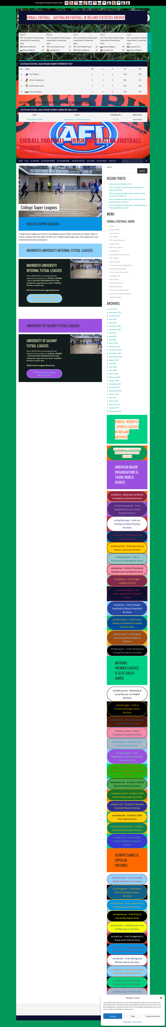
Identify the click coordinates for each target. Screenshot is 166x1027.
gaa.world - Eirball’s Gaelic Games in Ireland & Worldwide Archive (127, 771)
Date (35, 115)
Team (27, 69)
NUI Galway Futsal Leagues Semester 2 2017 (44, 373)
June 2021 (113, 336)
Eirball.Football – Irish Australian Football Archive (80, 144)
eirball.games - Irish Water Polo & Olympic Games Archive (127, 892)
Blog (26, 160)
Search (109, 167)
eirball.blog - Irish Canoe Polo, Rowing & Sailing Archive (127, 905)
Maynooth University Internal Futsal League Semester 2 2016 (44, 298)
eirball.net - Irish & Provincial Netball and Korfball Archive (127, 570)
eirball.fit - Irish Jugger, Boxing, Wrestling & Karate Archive (127, 949)
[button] (161, 998)
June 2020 (113, 367)
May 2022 (112, 323)
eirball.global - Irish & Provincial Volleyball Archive (127, 558)
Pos (21, 69)
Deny (133, 1016)
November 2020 (115, 353)
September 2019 (115, 391)
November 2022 (115, 312)
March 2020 (113, 374)
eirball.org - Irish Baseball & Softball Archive (127, 536)
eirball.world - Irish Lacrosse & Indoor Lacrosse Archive (127, 548)
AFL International (63, 160)
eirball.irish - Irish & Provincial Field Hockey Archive (127, 721)
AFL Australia (102, 160)
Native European (116, 286)
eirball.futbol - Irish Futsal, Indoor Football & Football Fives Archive (127, 623)
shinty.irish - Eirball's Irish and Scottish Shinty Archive (127, 806)
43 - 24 (115, 119)
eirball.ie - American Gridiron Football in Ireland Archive (127, 496)
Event (77, 115)
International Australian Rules (121, 265)
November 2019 (115, 384)
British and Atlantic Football (120, 294)
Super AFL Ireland (78, 160)
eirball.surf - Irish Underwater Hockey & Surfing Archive (127, 971)
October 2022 (114, 316)
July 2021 (112, 333)
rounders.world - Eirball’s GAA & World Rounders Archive (127, 795)
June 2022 (113, 319)
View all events (141, 124)
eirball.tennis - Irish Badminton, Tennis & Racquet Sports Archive (127, 756)
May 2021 (112, 340)
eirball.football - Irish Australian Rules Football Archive (127, 594)
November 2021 (115, 329)
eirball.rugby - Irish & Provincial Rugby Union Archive (127, 709)
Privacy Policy (137, 1022)
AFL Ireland (35, 160)
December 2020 (115, 350)
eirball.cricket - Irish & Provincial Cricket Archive (127, 732)
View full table (142, 97)
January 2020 (114, 380)
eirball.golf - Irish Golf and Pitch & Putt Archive (127, 743)
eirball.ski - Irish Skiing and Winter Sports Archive (127, 960)
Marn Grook (114, 279)
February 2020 (114, 377)
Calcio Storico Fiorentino (119, 272)
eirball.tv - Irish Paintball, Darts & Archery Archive (127, 982)
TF (125, 69)
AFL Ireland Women (48, 160)
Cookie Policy (127, 1022)
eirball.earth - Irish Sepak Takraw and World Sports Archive (127, 638)
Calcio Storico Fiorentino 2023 (120, 184)
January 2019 (114, 408)
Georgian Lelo (115, 276)
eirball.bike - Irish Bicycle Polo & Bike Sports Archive (127, 927)
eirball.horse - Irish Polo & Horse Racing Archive (127, 916)
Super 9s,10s (114, 244)
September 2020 (115, 357)
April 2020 (113, 370)
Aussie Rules (114, 233)
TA (140, 69)
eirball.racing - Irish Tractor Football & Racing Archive (127, 993)
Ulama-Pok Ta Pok (116, 283)
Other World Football (118, 269)
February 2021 (114, 346)
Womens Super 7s (116, 247)
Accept (113, 1016)
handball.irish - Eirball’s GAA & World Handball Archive (127, 784)
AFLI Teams (90, 160)
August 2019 (114, 394)
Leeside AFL (114, 251)
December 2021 (115, 326)
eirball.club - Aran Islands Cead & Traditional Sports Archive (127, 841)
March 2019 (113, 401)
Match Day (137, 115)
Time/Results (115, 115)
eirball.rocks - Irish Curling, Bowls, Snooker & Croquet (127, 879)
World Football (115, 297)
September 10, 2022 (34, 119)
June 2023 (113, 309)
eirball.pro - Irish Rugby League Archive (127, 581)
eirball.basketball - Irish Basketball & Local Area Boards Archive (127, 509)
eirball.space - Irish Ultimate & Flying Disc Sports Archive (127, 650)
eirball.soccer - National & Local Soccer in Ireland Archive (127, 694)
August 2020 (114, 360)
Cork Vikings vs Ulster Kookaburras (77, 119)
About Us (112, 160)
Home (20, 160)
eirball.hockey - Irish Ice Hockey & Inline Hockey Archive (127, 524)
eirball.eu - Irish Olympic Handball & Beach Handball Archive (127, 608)
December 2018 (115, 411)
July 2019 (112, 397)
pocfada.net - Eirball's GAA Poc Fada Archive (127, 817)
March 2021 (113, 343)
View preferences (153, 1016)
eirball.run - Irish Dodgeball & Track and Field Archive (127, 938)
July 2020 (112, 363)
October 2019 (114, 387)
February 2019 (114, 404)
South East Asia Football (119, 290)
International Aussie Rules (120, 254)
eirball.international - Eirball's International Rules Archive (127, 828)
